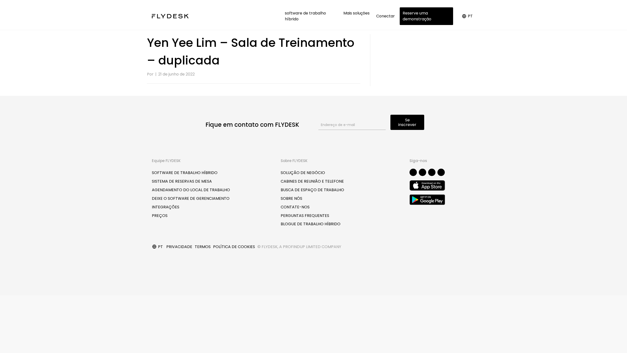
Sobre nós (291, 198)
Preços (160, 215)
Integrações (165, 207)
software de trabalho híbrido (305, 16)
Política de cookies (234, 247)
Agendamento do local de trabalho (191, 190)
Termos (203, 247)
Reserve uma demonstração (417, 16)
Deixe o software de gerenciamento (190, 198)
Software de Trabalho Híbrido (184, 173)
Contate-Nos (295, 207)
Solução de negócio (303, 173)
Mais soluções (357, 13)
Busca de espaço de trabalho (312, 190)
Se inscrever (407, 122)
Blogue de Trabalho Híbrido (310, 224)
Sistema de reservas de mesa (182, 181)
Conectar (385, 16)
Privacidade (179, 247)
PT (470, 16)
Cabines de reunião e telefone (312, 181)
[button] (413, 172)
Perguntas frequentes (305, 215)
